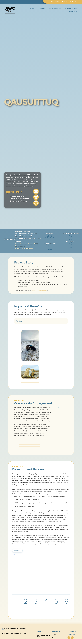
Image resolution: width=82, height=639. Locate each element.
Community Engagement (19, 199)
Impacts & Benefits (17, 196)
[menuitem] (52, 2)
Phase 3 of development (39, 290)
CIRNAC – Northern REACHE (24, 248)
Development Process (18, 201)
